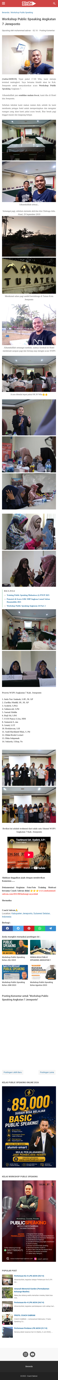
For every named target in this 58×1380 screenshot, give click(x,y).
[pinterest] (29, 928)
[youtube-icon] (32, 1354)
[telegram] (50, 928)
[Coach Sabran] (29, 3)
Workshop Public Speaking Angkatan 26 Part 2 (26, 606)
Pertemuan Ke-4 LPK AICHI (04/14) (29, 1302)
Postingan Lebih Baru (13, 1072)
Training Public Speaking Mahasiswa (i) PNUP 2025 (28, 595)
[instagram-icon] (25, 1354)
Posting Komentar (47, 30)
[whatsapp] (39, 928)
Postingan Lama (47, 1072)
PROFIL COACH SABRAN (24, 1315)
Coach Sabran (32, 1376)
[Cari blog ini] (54, 3)
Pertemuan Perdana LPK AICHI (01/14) (30, 1328)
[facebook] (7, 928)
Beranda (29, 1366)
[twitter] (18, 928)
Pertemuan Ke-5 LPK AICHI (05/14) (29, 1276)
